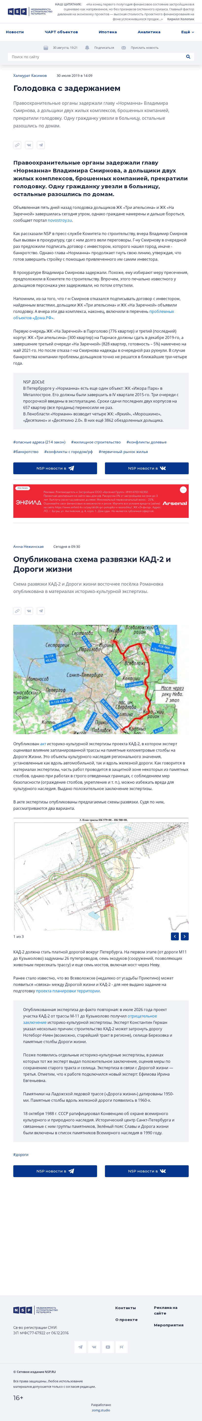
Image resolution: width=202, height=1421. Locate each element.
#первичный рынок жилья (123, 451)
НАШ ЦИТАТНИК (68, 4)
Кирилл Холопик (180, 19)
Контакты (125, 1307)
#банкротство (25, 451)
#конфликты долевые (147, 442)
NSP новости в (51, 468)
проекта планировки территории (68, 991)
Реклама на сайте (165, 1310)
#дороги (21, 1154)
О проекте (126, 1319)
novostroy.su (60, 220)
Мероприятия (169, 1325)
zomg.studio (101, 1410)
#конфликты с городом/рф (68, 451)
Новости (15, 32)
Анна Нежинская (28, 546)
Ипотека (108, 32)
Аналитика (149, 32)
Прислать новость (145, 47)
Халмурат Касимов (30, 75)
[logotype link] (30, 11)
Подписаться (104, 47)
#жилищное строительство (96, 442)
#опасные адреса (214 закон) (39, 442)
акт (43, 743)
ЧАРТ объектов (61, 32)
